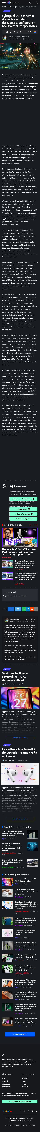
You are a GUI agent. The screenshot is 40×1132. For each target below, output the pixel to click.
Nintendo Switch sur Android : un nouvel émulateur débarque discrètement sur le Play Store (26, 1021)
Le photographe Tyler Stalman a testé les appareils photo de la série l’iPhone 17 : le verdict (25, 982)
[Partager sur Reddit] (17, 32)
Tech (10, 7)
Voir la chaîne (33, 525)
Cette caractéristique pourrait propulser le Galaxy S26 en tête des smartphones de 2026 (25, 920)
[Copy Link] (20, 32)
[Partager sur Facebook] (3, 32)
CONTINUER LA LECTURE (20, 738)
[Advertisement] (20, 122)
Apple (15, 7)
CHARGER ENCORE (19, 1034)
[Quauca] (14, 2)
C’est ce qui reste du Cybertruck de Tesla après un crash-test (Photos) (12, 862)
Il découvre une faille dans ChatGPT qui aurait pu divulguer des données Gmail (25, 968)
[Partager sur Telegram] (13, 32)
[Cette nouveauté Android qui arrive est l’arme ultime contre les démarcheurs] (7, 893)
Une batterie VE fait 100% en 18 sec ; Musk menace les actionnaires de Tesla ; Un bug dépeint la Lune (19, 552)
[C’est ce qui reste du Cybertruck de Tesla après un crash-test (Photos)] (32, 863)
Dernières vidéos (13, 525)
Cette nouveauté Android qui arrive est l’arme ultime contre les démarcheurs (26, 892)
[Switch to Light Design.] (30, 3)
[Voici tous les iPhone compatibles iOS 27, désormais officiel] (20, 698)
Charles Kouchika (15, 36)
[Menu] (4, 2)
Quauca (4, 7)
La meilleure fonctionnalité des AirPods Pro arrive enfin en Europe (19, 753)
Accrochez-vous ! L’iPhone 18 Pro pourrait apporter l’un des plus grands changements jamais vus (26, 994)
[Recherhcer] (35, 2)
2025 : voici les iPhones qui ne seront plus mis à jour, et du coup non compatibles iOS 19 (13, 834)
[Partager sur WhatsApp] (10, 32)
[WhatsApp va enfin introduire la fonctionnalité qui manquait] (7, 958)
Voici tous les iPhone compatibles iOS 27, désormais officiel (15, 676)
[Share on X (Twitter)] (7, 32)
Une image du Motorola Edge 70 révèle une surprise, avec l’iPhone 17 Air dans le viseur (26, 945)
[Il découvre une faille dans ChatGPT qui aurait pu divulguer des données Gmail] (7, 969)
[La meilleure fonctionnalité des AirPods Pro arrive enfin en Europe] (20, 774)
